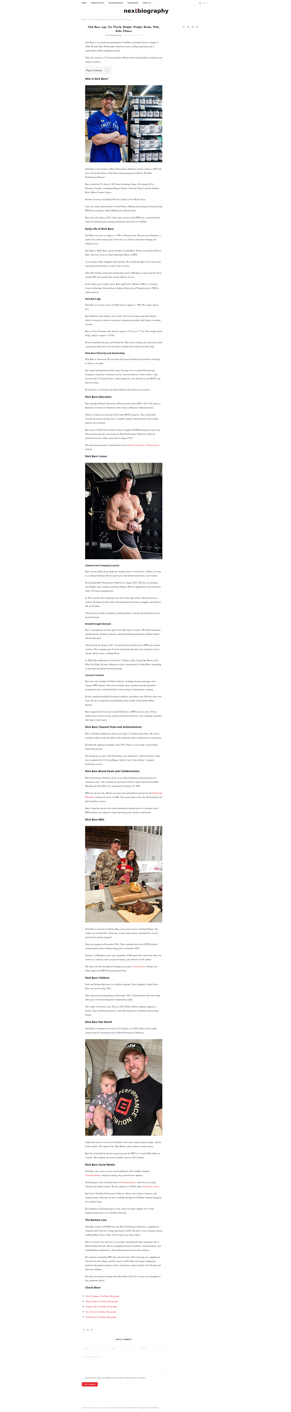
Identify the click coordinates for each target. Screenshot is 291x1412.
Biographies (133, 3)
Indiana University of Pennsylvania (143, 445)
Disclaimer (132, 1408)
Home (84, 3)
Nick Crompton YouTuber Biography (103, 1296)
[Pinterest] (91, 1330)
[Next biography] (145, 11)
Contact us (124, 1408)
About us (116, 1408)
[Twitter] (88, 1330)
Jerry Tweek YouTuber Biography (101, 1311)
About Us (147, 3)
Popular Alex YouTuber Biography (101, 1306)
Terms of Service (153, 1408)
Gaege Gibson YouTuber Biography (102, 1301)
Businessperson (116, 3)
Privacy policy (141, 1408)
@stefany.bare (138, 966)
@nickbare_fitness (150, 1186)
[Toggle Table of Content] (106, 70)
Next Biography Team (114, 35)
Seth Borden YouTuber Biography (101, 1317)
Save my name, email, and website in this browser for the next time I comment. (115, 1378)
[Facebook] (84, 1330)
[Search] (200, 3)
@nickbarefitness (93, 1175)
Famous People (97, 3)
